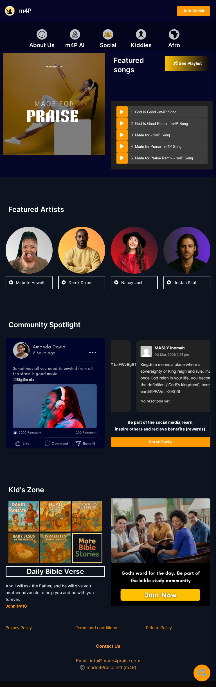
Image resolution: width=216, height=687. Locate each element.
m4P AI (75, 45)
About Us (42, 45)
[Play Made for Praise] (122, 146)
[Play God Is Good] (122, 112)
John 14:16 (16, 606)
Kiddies (141, 45)
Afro (174, 45)
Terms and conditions (96, 627)
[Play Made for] (122, 135)
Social (108, 45)
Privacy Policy (19, 627)
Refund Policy (159, 627)
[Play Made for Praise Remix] (122, 158)
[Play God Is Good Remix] (122, 123)
